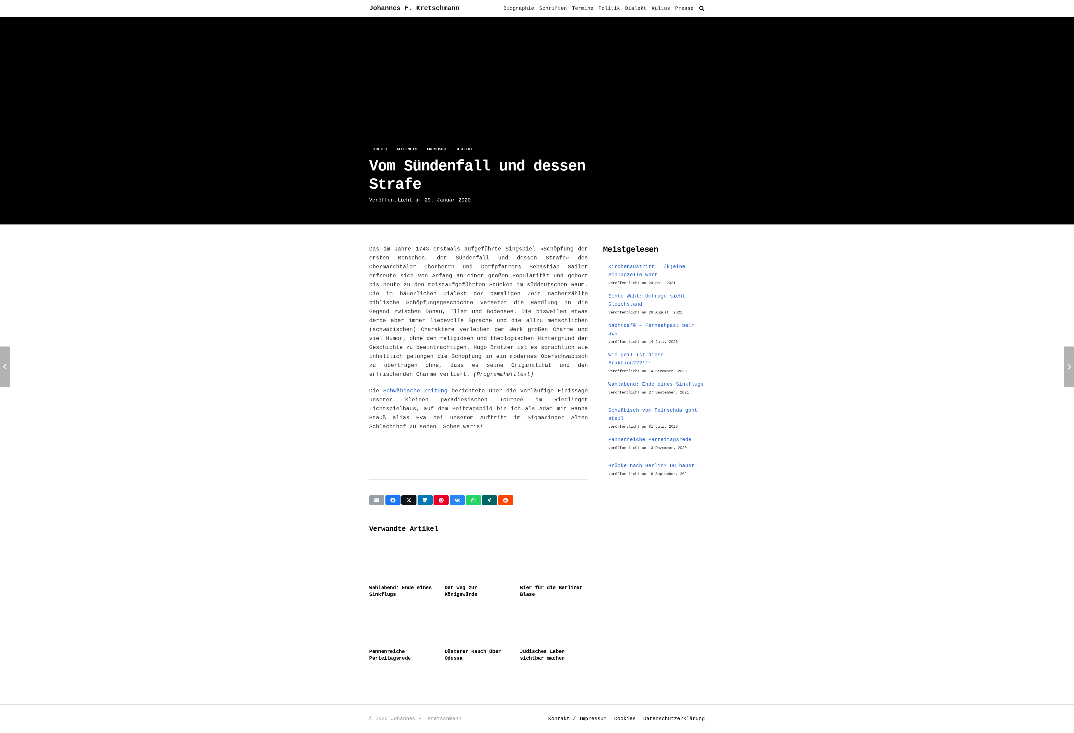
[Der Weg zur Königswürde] (479, 561)
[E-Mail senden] (376, 500)
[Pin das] (441, 500)
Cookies (625, 719)
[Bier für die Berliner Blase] (554, 561)
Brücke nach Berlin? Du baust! (653, 466)
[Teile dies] (393, 500)
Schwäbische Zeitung (415, 391)
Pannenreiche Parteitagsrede (649, 439)
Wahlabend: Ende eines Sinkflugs (656, 384)
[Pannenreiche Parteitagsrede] (403, 624)
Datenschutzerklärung (674, 719)
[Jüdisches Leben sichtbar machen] (554, 624)
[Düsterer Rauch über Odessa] (479, 624)
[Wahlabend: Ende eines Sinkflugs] (403, 561)
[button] (701, 8)
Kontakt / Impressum (577, 719)
